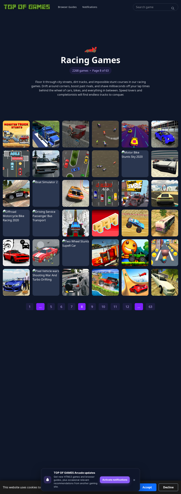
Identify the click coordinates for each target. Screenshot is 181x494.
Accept (147, 487)
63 (150, 307)
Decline (168, 487)
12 (127, 307)
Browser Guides (67, 7)
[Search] (173, 8)
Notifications (89, 7)
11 (115, 307)
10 (103, 307)
